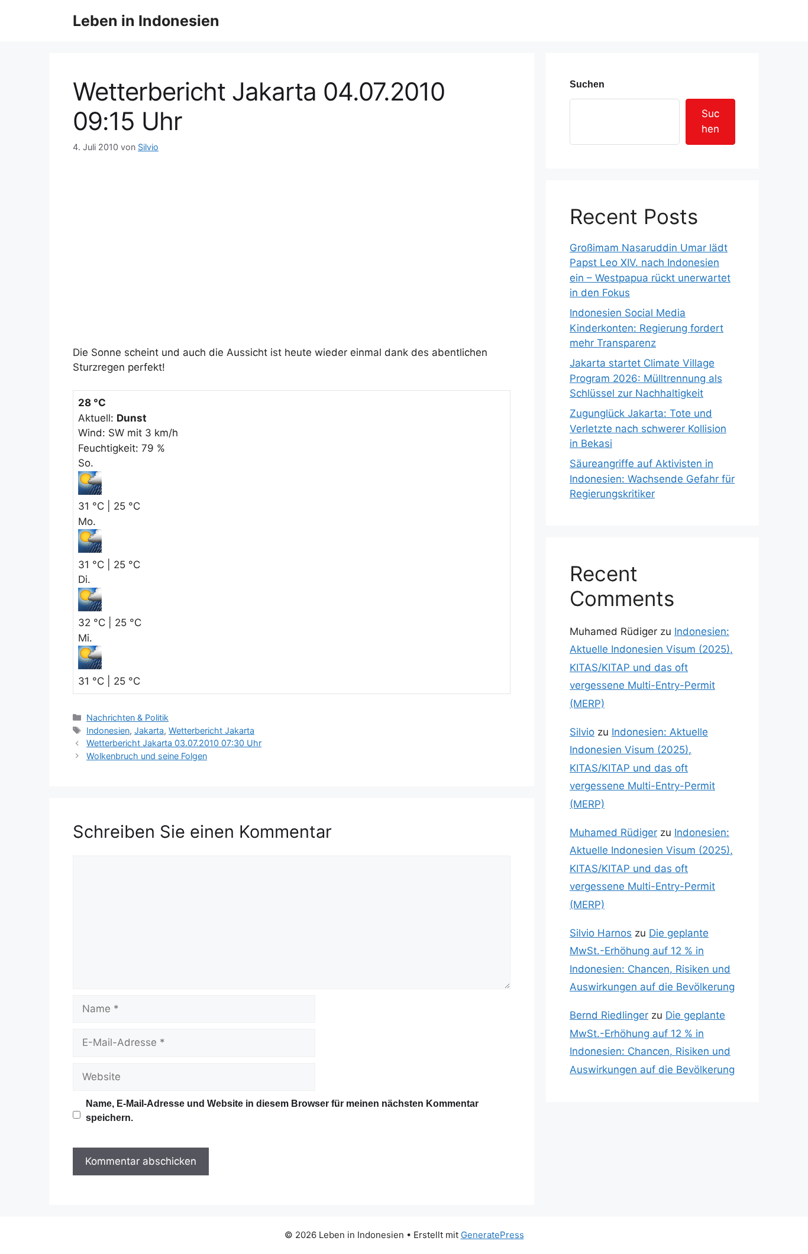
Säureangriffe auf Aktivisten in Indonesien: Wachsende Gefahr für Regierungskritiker (652, 479)
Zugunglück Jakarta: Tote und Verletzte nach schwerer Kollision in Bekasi (648, 428)
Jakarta (149, 730)
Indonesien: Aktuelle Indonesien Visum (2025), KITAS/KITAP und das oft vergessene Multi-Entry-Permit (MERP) (651, 667)
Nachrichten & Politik (127, 717)
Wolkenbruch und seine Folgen (146, 756)
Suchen (587, 84)
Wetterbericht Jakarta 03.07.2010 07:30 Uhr (173, 743)
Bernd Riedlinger (609, 1015)
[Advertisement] (291, 242)
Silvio (582, 732)
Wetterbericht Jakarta (211, 730)
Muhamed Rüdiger (613, 832)
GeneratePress (492, 1234)
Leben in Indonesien (146, 21)
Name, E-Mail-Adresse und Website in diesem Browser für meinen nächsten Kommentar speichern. (282, 1111)
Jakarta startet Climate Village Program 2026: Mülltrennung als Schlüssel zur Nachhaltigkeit (646, 378)
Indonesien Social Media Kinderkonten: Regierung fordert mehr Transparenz (646, 328)
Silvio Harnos (601, 933)
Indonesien (108, 730)
